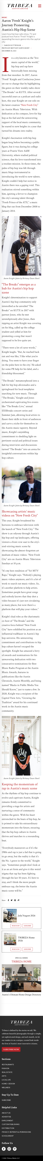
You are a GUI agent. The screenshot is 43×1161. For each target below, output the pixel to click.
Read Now (15, 926)
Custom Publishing (10, 1124)
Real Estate (7, 1072)
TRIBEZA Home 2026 (26, 939)
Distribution (8, 1128)
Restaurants (8, 1064)
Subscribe (27, 926)
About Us (6, 1113)
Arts (4, 1076)
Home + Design (8, 1084)
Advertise (6, 1117)
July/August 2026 (26, 915)
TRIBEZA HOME (21, 961)
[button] (3, 978)
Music (4, 17)
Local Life (6, 1080)
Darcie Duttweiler (12, 45)
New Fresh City (29, 105)
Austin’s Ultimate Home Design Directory (21, 994)
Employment (7, 1121)
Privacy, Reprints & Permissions (16, 1132)
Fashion (5, 1068)
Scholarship (7, 1136)
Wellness (6, 1087)
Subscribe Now (11, 1049)
